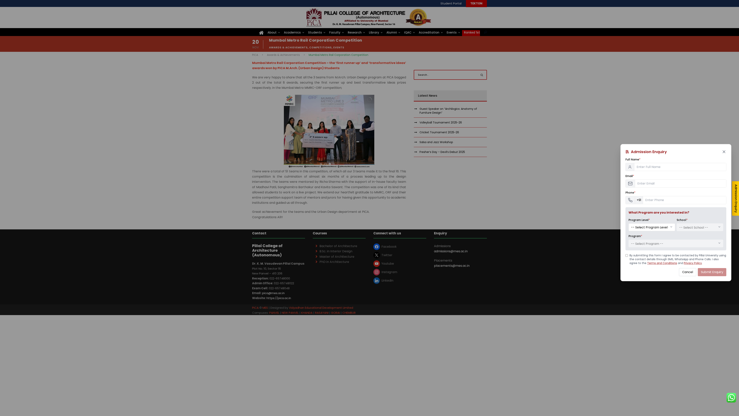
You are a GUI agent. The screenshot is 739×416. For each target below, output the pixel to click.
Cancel (687, 272)
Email (629, 176)
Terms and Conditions (662, 263)
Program (635, 236)
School (682, 220)
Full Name (632, 159)
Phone (630, 193)
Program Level (639, 220)
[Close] (724, 151)
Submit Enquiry (712, 272)
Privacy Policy (693, 263)
